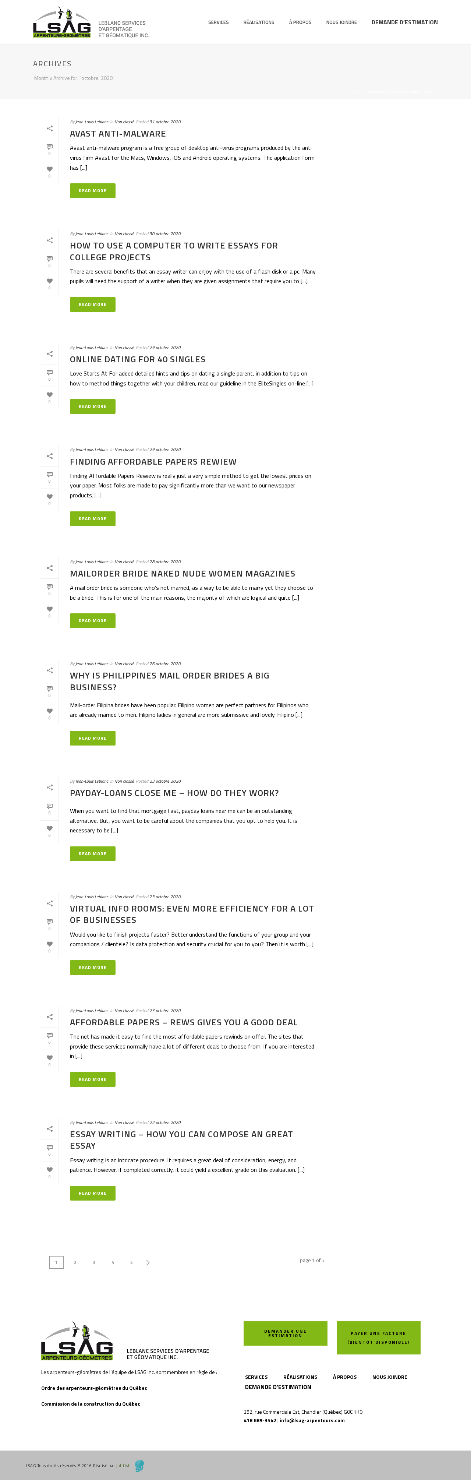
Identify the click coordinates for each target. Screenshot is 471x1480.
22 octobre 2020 (165, 1122)
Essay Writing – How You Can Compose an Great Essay (181, 1139)
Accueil (354, 92)
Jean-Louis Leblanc (91, 121)
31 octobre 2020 (165, 121)
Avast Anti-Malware (118, 133)
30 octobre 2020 (165, 233)
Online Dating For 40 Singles (138, 359)
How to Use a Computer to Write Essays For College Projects (174, 251)
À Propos (300, 22)
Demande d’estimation (405, 22)
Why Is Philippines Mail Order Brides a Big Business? (169, 681)
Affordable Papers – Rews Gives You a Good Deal (184, 1022)
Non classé (124, 121)
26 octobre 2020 (165, 663)
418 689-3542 (260, 1420)
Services (218, 22)
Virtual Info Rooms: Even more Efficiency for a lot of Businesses (192, 914)
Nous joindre (341, 22)
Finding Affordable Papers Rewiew (153, 461)
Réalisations (259, 22)
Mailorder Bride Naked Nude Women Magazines (182, 573)
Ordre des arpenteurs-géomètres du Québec (94, 1388)
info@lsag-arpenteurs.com (312, 1420)
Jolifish (123, 1466)
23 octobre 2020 (165, 781)
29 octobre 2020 (165, 347)
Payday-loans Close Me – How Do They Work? (174, 792)
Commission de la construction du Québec (90, 1403)
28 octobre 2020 (165, 561)
